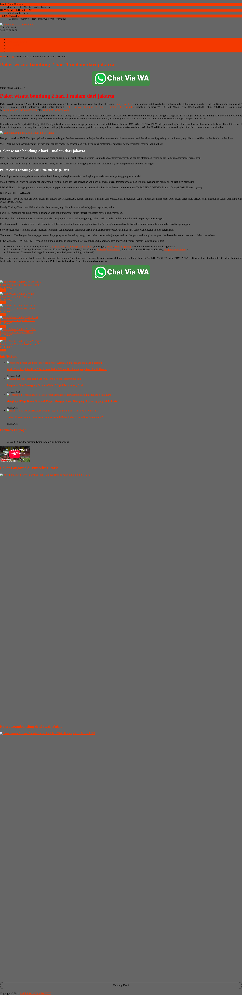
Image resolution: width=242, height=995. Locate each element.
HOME (10, 39)
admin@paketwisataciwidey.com (20, 110)
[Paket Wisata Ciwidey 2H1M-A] (18, 329)
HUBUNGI (13, 45)
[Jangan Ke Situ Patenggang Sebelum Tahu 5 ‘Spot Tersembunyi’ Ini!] (44, 378)
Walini (110, 246)
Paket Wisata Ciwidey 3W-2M (16, 296)
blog (11, 56)
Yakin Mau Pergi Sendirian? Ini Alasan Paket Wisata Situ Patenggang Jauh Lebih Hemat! (57, 369)
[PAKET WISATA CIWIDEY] (17, 24)
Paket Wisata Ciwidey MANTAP (17, 308)
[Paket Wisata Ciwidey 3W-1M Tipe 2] (20, 341)
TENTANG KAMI (17, 42)
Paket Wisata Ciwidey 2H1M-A (16, 332)
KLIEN (11, 50)
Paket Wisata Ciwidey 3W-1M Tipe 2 (19, 344)
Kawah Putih (58, 246)
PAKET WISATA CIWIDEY (35, 993)
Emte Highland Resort (108, 249)
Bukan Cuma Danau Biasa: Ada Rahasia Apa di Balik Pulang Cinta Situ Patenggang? (55, 417)
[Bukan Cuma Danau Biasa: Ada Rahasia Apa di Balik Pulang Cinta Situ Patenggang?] (52, 410)
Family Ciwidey (123, 104)
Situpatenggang (123, 246)
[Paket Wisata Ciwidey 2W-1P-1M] (19, 317)
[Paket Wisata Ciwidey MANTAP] (18, 305)
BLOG (10, 48)
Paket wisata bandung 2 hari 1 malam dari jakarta (57, 64)
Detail (3, 290)
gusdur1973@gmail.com (56, 110)
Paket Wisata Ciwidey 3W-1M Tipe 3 (19, 284)
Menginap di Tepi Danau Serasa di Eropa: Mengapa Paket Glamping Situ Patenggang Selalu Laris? (62, 401)
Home (3, 56)
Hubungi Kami (121, 985)
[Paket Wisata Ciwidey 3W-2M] (17, 293)
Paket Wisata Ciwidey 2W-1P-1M (17, 320)
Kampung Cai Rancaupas (79, 246)
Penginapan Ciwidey (175, 249)
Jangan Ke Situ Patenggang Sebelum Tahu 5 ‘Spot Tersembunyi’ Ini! (45, 385)
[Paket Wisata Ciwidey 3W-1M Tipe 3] (20, 281)
